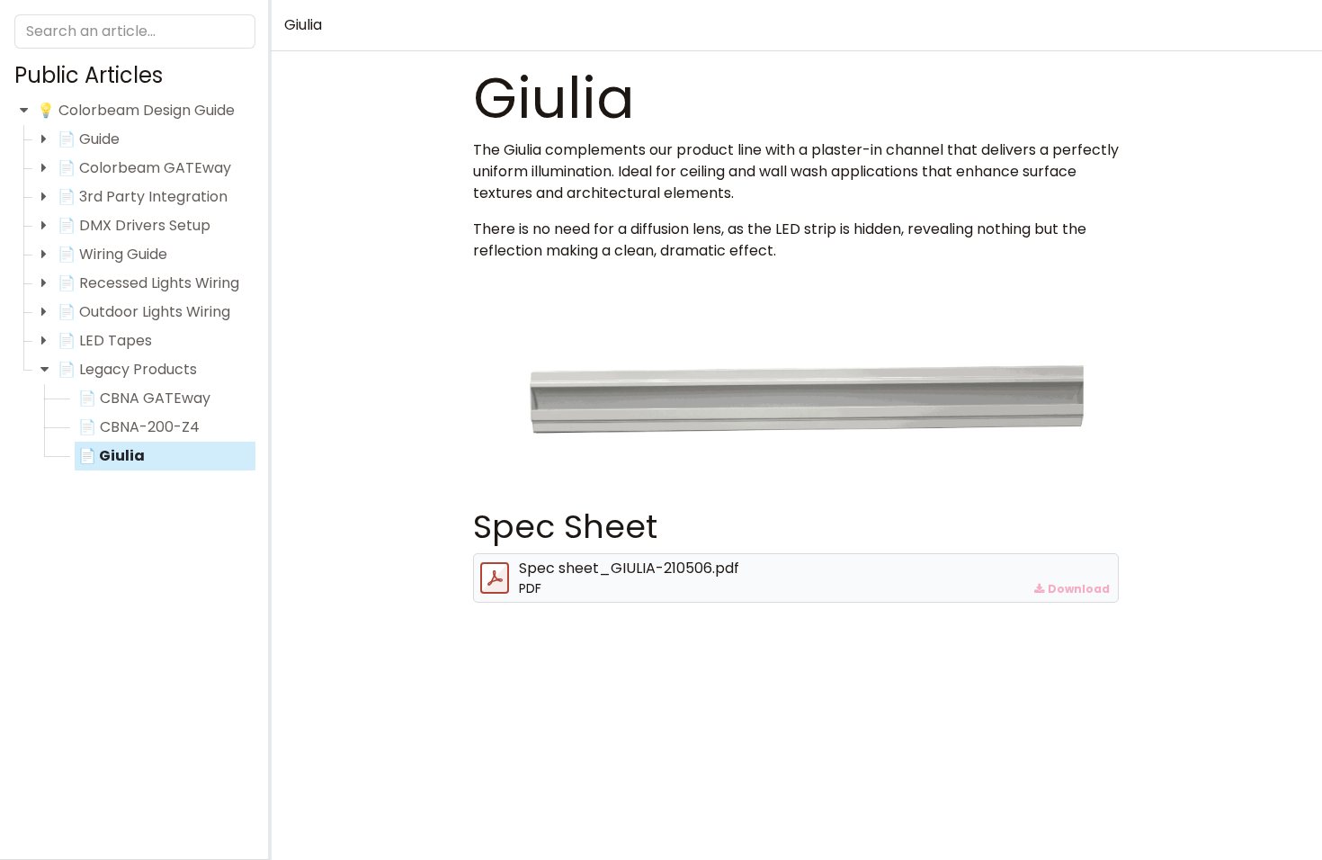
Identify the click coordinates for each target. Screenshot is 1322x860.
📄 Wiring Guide (112, 254)
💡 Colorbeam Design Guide (136, 110)
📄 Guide (89, 139)
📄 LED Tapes (105, 340)
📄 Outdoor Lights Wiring (144, 311)
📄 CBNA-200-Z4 (139, 427)
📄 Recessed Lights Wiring (148, 283)
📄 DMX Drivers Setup (134, 225)
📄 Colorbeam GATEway (144, 167)
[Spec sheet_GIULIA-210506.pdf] (495, 578)
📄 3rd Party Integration (143, 196)
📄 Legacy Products (127, 369)
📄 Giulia (111, 455)
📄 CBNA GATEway (144, 398)
